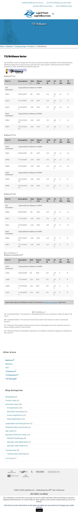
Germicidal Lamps (11, 404)
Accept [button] (39, 510)
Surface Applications (14, 415)
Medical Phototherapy (15, 438)
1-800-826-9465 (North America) (32, 3)
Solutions (9, 46)
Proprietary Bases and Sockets (16, 427)
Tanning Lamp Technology (17, 454)
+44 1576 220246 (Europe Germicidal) (58, 3)
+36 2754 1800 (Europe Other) (43, 6)
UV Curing (9, 458)
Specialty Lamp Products (16, 446)
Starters (8, 364)
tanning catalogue (51, 302)
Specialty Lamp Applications (17, 442)
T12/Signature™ (12, 375)
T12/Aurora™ (10, 371)
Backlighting (10, 397)
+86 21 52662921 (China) (64, 6)
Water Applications (14, 419)
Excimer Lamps (11, 400)
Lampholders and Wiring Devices (17, 423)
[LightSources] (37, 14)
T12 (7, 368)
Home (2, 46)
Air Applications (13, 408)
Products (31, 46)
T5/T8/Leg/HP (11, 379)
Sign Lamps (9, 431)
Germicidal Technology (15, 411)
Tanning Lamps (20, 46)
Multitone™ (9, 360)
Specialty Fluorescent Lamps (16, 435)
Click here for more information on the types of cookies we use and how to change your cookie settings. (39, 506)
